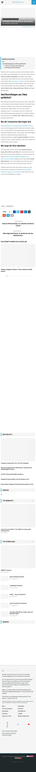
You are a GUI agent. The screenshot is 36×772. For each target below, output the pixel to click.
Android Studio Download (17, 576)
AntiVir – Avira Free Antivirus (18, 594)
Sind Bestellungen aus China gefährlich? (14, 64)
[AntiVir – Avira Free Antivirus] (5, 596)
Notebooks (5, 711)
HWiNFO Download (6, 570)
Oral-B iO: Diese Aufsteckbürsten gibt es (12, 474)
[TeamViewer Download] (5, 587)
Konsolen (20, 708)
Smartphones (21, 711)
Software (4, 713)
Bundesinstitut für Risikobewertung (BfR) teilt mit (18, 126)
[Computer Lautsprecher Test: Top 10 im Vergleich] (18, 449)
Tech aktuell (6, 23)
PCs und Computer (7, 708)
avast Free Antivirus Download (18, 603)
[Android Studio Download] (5, 578)
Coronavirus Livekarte (17, 81)
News (3, 706)
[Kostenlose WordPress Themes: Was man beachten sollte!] (5, 614)
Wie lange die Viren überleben (13, 67)
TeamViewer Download (16, 585)
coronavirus (9, 206)
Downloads (21, 706)
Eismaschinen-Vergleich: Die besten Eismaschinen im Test (17, 484)
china (3, 206)
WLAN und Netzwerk (23, 716)
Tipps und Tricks (6, 716)
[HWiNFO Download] (18, 556)
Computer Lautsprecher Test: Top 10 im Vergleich (15, 463)
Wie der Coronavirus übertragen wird (15, 65)
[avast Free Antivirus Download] (5, 605)
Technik (20, 713)
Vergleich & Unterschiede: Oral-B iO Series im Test (15, 479)
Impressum (21, 762)
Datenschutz (14, 762)
